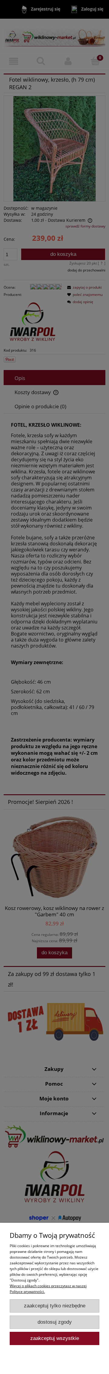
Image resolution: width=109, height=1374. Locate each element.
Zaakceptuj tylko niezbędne (54, 1306)
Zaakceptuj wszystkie (54, 1338)
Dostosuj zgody (55, 1322)
